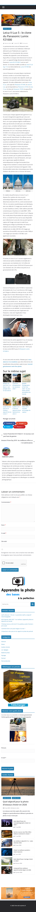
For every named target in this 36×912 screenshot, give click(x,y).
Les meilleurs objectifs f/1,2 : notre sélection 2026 (23, 842)
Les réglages (4, 650)
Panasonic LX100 (23, 87)
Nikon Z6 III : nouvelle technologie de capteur (26, 409)
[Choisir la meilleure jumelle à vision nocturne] (6, 852)
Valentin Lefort (7, 43)
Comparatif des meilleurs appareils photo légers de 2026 (22, 869)
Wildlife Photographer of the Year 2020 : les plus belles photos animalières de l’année (26, 389)
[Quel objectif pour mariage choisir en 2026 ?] (6, 861)
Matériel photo (7, 28)
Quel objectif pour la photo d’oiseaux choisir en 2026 (16, 803)
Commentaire (6, 502)
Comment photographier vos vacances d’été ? (17, 386)
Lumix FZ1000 (25, 67)
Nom (3, 525)
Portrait (3, 658)
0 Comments (25, 43)
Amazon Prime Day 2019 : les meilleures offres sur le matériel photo (17, 441)
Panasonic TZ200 (18, 89)
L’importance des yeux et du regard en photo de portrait (17, 631)
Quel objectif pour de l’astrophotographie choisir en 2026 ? (22, 823)
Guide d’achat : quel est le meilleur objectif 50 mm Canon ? (7, 410)
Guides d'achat (5, 647)
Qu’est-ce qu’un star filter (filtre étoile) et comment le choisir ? (22, 833)
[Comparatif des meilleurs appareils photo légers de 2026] (6, 870)
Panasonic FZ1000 (20, 84)
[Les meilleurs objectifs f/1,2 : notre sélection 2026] (6, 843)
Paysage (3, 655)
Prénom (3, 748)
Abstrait (3, 641)
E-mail (3, 533)
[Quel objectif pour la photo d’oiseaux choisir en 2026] (18, 786)
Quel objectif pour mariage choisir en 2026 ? (23, 860)
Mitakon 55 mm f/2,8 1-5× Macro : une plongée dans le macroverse (7, 387)
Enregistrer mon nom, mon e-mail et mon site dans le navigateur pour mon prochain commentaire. (17, 554)
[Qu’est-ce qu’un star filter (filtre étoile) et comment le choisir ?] (6, 834)
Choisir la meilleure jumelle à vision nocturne (22, 851)
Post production (5, 661)
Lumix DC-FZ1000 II (15, 62)
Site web (4, 541)
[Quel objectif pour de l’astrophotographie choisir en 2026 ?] (6, 824)
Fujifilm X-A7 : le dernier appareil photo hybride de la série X (17, 410)
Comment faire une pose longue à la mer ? (13, 628)
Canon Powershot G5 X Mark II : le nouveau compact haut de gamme (18, 435)
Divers (3, 644)
